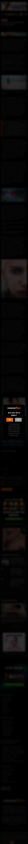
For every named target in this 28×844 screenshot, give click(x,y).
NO (18, 419)
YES (10, 419)
